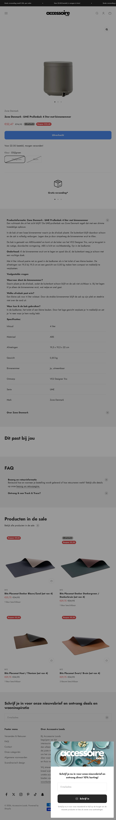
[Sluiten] (108, 747)
